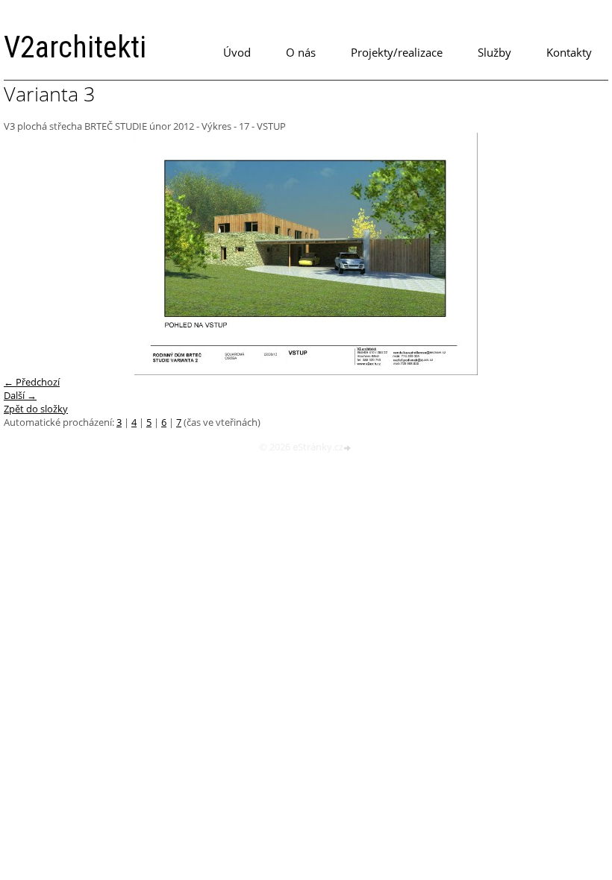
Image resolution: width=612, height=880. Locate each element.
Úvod (237, 52)
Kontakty (569, 52)
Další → (20, 395)
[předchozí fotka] (28, 254)
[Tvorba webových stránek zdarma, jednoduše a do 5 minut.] (348, 448)
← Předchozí (32, 382)
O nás (301, 52)
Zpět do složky (36, 408)
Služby (494, 52)
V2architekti (75, 47)
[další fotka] (584, 254)
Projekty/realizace (397, 52)
